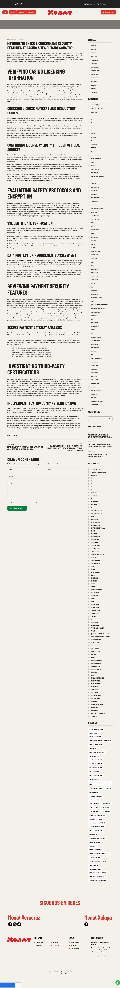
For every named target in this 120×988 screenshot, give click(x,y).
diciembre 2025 (95, 67)
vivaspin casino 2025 (94, 857)
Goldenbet (93, 240)
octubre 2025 (94, 74)
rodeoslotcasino (95, 312)
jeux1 (92, 265)
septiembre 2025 (95, 78)
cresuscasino (94, 205)
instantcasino (94, 255)
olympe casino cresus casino (96, 827)
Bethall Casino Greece (95, 737)
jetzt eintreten (105, 807)
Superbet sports (95, 348)
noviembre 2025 (95, 71)
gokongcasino (94, 237)
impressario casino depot (95, 796)
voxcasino (93, 387)
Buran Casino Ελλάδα (97, 176)
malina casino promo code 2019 (97, 815)
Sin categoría (94, 323)
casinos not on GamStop (38, 97)
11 (91, 123)
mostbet (93, 283)
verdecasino (94, 376)
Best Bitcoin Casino (94, 733)
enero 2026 (94, 63)
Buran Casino (92, 748)
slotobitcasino (95, 326)
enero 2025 (94, 92)
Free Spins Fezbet (95, 219)
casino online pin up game (95, 763)
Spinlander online (95, 340)
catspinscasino (95, 201)
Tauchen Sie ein (93, 846)
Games (8, 39)
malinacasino (94, 280)
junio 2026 (93, 53)
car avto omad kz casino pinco (96, 752)
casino (92, 180)
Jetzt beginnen (106, 804)
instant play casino (94, 800)
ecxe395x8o (94, 212)
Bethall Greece (95, 169)
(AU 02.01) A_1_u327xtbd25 (97, 108)
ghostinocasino (95, 230)
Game (92, 223)
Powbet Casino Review (96, 298)
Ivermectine (94, 258)
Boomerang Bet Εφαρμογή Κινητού (100, 740)
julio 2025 (93, 85)
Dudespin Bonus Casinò (97, 208)
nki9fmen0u (94, 290)
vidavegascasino (95, 380)
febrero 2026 (94, 60)
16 (91, 130)
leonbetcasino (94, 276)
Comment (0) (22, 39)
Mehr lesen (92, 819)
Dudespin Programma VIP (95, 788)
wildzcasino (94, 398)
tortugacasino (94, 365)
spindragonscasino (96, 337)
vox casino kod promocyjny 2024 (97, 861)
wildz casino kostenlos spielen (97, 873)
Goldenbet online (93, 792)
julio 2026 (93, 49)
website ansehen (93, 865)
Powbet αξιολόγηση (95, 830)
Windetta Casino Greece (97, 401)
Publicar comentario (16, 508)
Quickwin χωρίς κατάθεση (99, 305)
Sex (92, 319)
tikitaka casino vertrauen (96, 850)
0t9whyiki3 (94, 112)
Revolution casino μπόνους (99, 308)
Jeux (92, 262)
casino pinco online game (95, 767)
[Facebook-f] (10, 924)
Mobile (100, 819)
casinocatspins (95, 187)
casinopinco (94, 194)
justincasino (94, 273)
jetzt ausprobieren (94, 804)
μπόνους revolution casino (97, 880)
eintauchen (108, 788)
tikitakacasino (95, 362)
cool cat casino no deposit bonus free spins (98, 783)
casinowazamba (95, 198)
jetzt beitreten (93, 807)
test (92, 355)
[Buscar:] (100, 418)
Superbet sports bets (94, 842)
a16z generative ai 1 (96, 158)
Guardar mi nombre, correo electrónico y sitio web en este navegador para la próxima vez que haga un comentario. (32, 502)
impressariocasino (95, 251)
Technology (94, 351)
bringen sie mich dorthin (95, 744)
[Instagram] (15, 924)
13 (91, 126)
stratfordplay (94, 344)
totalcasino (94, 369)
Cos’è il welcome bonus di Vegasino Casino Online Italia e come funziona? (100, 446)
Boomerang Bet (94, 173)
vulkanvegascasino (96, 390)
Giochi (92, 233)
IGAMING (93, 248)
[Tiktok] (19, 924)
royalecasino (94, 315)
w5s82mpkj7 (94, 394)
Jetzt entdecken (93, 811)
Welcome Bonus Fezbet (95, 869)
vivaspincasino (95, 383)
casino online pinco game (95, 760)
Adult (92, 162)
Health (93, 244)
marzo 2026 (94, 56)
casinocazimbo (94, 190)
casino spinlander (94, 779)
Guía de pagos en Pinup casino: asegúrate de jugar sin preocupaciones (98, 456)
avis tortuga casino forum (96, 729)
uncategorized (94, 373)
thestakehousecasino (96, 358)
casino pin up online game (95, 775)
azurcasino (94, 165)
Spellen (93, 330)
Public (92, 301)
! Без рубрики (96, 105)
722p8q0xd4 (94, 144)
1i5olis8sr (93, 133)
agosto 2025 (94, 81)
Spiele (92, 333)
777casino (93, 148)
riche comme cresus (94, 834)
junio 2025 (93, 88)
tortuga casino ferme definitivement (98, 853)
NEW (92, 287)
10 (91, 119)
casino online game (94, 756)
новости (94, 405)
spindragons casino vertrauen (97, 838)
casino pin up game (94, 771)
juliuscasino (94, 269)
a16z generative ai (95, 155)
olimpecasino (94, 294)
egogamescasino (95, 215)
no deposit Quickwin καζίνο (97, 823)
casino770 (93, 183)
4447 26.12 (93, 137)
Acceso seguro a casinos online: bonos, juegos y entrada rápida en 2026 (99, 437)
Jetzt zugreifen (105, 811)
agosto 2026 (94, 46)
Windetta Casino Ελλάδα (96, 876)
